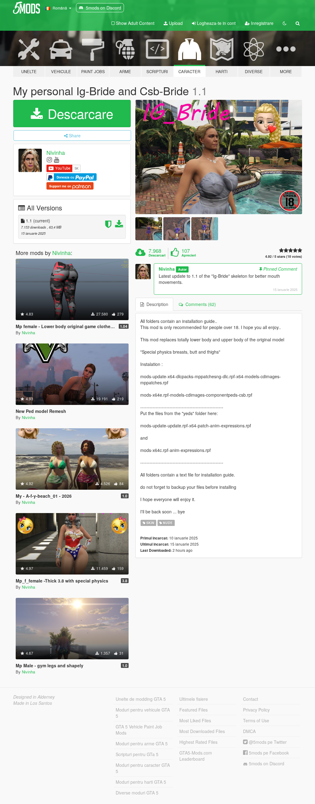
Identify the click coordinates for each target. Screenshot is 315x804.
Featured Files (193, 710)
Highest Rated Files (198, 742)
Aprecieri (188, 255)
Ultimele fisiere (193, 699)
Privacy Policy (256, 710)
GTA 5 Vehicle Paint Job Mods (139, 730)
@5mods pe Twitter (267, 742)
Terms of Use (256, 720)
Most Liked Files (195, 720)
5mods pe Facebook (268, 753)
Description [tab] (156, 304)
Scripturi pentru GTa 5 (137, 754)
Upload (175, 23)
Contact (250, 699)
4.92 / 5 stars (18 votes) (283, 256)
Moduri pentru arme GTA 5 (142, 743)
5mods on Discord (266, 763)
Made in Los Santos (32, 703)
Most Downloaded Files (202, 731)
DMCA (249, 731)
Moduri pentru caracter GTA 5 (143, 768)
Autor (182, 269)
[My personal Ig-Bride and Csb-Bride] (218, 157)
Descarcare (78, 113)
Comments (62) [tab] (199, 304)
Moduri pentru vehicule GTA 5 (143, 713)
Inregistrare (261, 23)
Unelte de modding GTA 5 (141, 699)
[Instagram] (49, 159)
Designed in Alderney (34, 697)
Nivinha (55, 152)
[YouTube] (56, 159)
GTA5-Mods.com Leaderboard (195, 756)
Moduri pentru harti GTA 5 (141, 782)
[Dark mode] (284, 23)
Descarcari (157, 255)
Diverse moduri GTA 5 (137, 793)
